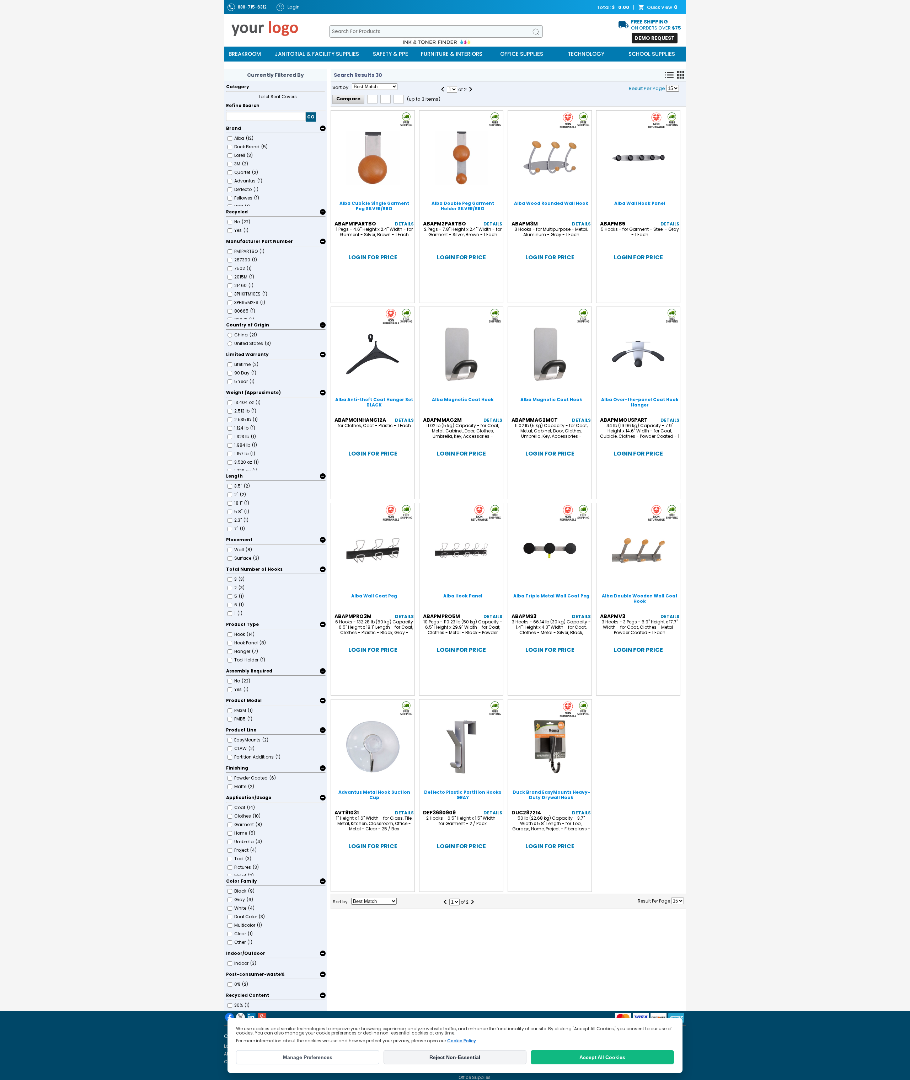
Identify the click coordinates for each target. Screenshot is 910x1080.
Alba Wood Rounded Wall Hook (551, 203)
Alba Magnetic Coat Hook (463, 400)
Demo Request (655, 38)
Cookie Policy (461, 1041)
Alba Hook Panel (462, 596)
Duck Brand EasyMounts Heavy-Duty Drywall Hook (551, 794)
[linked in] (251, 1017)
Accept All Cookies (602, 1057)
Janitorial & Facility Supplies (317, 54)
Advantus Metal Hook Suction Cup (374, 794)
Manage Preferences (307, 1057)
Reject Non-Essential (454, 1057)
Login (294, 7)
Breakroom (245, 54)
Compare (348, 98)
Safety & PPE (390, 54)
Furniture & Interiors (451, 54)
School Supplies (651, 54)
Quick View (659, 7)
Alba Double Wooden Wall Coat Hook (640, 598)
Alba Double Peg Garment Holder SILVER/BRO (463, 206)
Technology (586, 54)
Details (404, 224)
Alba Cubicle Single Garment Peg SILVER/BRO (374, 206)
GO (311, 117)
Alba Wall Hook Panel (639, 203)
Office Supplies (521, 54)
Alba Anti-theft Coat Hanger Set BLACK (374, 402)
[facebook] (229, 1017)
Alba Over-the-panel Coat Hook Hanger (640, 402)
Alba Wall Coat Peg (374, 596)
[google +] (262, 1017)
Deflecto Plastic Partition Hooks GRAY (462, 794)
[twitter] (240, 1017)
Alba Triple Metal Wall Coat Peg (551, 596)
